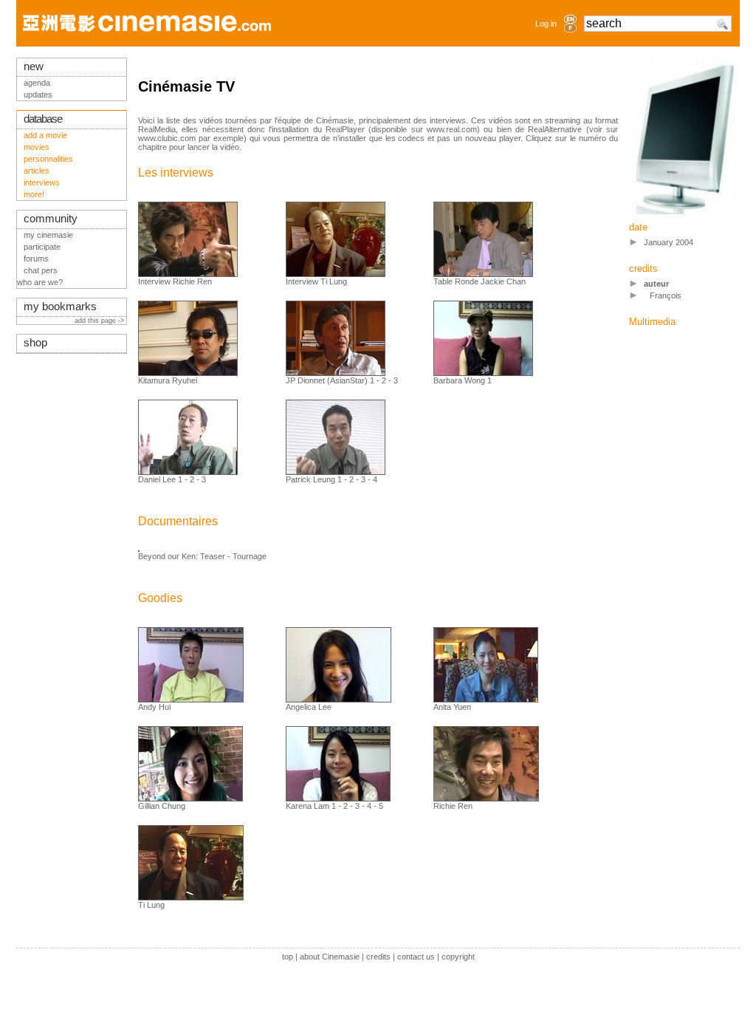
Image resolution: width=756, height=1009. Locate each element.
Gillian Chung (161, 805)
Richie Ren (452, 805)
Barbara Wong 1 (462, 380)
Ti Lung (151, 904)
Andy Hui (154, 706)
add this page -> (100, 320)
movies (36, 147)
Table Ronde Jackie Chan (479, 281)
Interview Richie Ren (175, 281)
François (665, 295)
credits (378, 956)
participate (42, 246)
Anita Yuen (452, 706)
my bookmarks (60, 306)
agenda (37, 82)
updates (38, 94)
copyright (458, 956)
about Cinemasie (330, 956)
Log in (546, 23)
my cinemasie (48, 234)
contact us (416, 956)
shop (35, 343)
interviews (42, 182)
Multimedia (652, 321)
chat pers (41, 270)
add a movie (45, 135)
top (287, 956)
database (43, 119)
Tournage (250, 556)
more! (34, 194)
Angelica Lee (308, 706)
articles (36, 170)
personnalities (48, 158)
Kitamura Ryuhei (167, 380)
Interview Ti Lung (316, 281)
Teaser (212, 556)
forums (36, 258)
